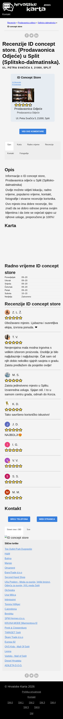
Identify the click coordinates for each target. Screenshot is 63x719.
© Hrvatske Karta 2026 (20, 686)
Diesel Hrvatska (13, 660)
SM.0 (10, 702)
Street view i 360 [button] (14, 529)
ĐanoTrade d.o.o (13, 572)
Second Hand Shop (15, 577)
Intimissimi (10, 599)
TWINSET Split (13, 632)
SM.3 (42, 702)
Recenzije (11, 23)
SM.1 (21, 702)
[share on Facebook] (26, 37)
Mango (8, 563)
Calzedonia (11, 609)
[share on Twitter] (31, 37)
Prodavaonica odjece (27, 23)
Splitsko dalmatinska (47, 23)
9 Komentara (16, 84)
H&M (7, 553)
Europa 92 (10, 642)
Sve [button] (28, 529)
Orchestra (10, 590)
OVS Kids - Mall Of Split (17, 646)
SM (31, 713)
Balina (8, 558)
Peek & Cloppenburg (16, 628)
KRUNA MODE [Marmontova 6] (21, 623)
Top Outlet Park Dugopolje (18, 549)
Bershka (9, 613)
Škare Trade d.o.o (14, 637)
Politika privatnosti (31, 692)
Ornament (10, 568)
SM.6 (37, 707)
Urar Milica (10, 595)
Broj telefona (19, 519)
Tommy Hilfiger (12, 604)
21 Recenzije (16, 82)
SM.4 (53, 702)
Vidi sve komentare (33, 131)
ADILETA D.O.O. (13, 665)
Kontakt (6, 14)
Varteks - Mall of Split (16, 656)
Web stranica (47, 519)
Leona (8, 651)
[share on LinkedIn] (36, 37)
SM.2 (31, 702)
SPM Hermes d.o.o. (15, 618)
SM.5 (26, 707)
